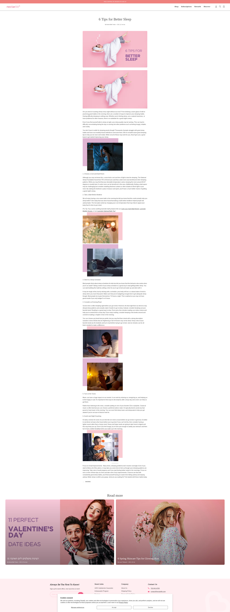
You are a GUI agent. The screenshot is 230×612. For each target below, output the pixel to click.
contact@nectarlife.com (158, 591)
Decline (150, 607)
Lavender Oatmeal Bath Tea (106, 211)
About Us (124, 588)
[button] (186, 6)
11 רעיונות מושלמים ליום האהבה (23, 558)
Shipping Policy (126, 591)
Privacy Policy (123, 602)
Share (88, 481)
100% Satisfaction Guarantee (104, 588)
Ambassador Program (101, 591)
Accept (114, 607)
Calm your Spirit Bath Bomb (130, 209)
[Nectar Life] (13, 6)
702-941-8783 (155, 588)
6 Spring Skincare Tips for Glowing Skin (138, 558)
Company (124, 584)
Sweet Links (99, 584)
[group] (115, 1)
